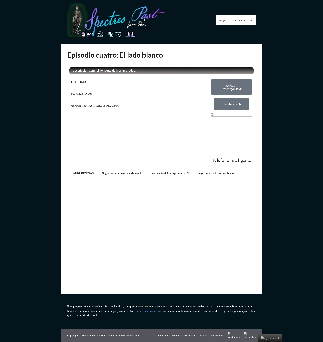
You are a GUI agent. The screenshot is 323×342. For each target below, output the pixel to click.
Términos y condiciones (210, 335)
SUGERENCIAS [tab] (83, 173)
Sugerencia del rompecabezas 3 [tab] (217, 173)
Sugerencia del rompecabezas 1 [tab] (121, 173)
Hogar (222, 20)
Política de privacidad (183, 335)
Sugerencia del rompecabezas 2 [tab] (169, 173)
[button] (231, 87)
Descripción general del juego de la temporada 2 (104, 70)
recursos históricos (145, 311)
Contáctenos (162, 335)
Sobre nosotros (240, 20)
